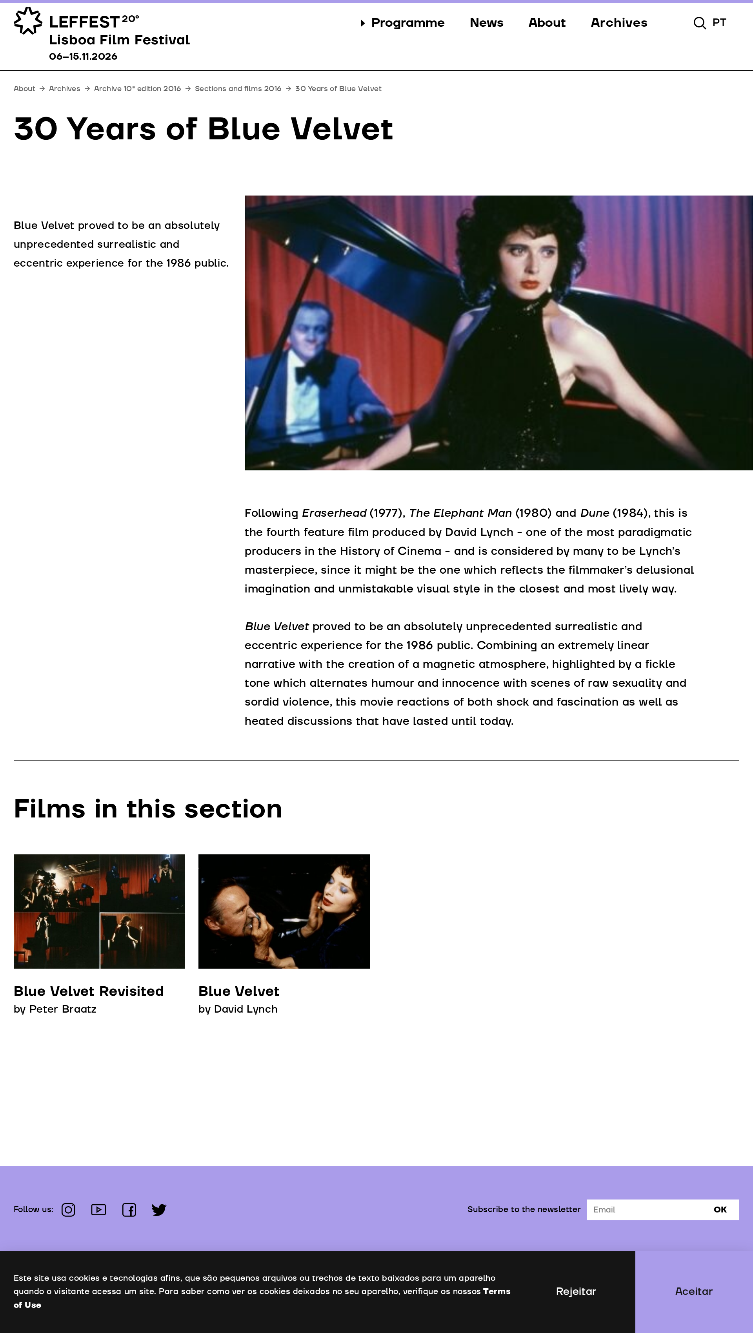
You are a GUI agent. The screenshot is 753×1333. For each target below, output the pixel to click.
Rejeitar (576, 1292)
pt (720, 23)
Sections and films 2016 (238, 89)
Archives (65, 89)
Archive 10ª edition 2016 (137, 89)
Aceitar (694, 1292)
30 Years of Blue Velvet (338, 89)
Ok (720, 1210)
